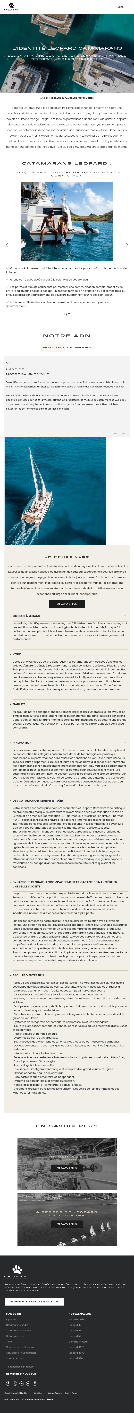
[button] (121, 6)
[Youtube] (28, 1383)
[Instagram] (35, 1383)
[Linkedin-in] (21, 1383)
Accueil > (45, 98)
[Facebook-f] (8, 1383)
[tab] (53, 347)
